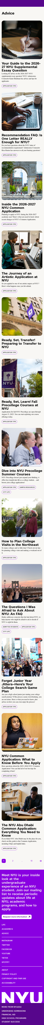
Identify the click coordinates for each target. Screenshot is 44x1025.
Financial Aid (8, 1015)
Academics (7, 929)
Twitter (6, 945)
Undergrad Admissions (14, 1011)
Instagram (7, 940)
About (5, 970)
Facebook (7, 949)
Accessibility (8, 983)
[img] (22, 40)
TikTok (5, 958)
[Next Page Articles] (40, 861)
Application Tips (9, 86)
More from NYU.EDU (11, 1007)
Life (3, 925)
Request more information (15, 917)
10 (31, 861)
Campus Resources (27, 487)
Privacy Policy (9, 974)
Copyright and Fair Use (14, 978)
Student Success (11, 1022)
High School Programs (14, 1018)
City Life (6, 492)
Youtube (6, 953)
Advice (5, 933)
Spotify (5, 962)
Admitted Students (10, 627)
